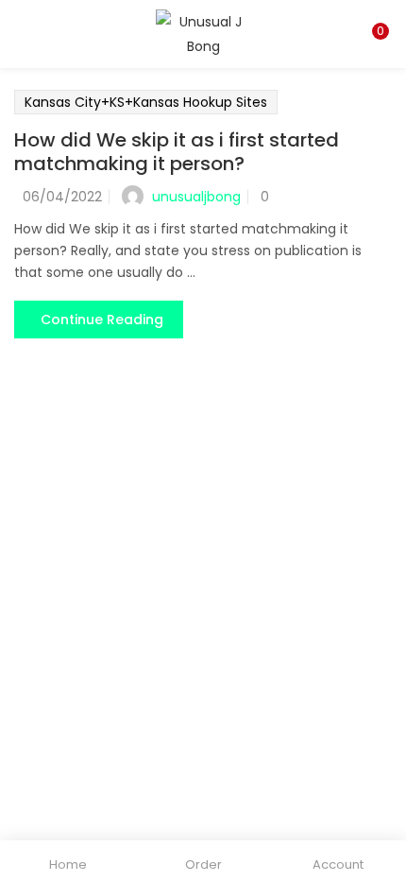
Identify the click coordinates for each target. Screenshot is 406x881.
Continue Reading (102, 319)
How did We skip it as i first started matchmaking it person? (176, 152)
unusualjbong (196, 196)
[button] (378, 12)
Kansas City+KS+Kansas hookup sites (146, 102)
